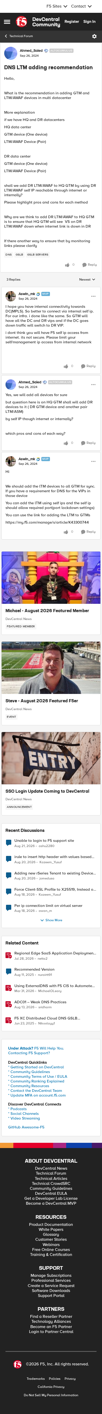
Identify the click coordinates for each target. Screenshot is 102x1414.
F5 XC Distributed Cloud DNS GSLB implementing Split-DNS (45, 1018)
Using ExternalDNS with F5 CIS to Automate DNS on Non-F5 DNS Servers (53, 986)
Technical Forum (21, 36)
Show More (54, 920)
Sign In (89, 21)
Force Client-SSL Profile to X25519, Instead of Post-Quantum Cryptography (54, 889)
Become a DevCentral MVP (51, 1203)
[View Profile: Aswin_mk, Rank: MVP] (10, 296)
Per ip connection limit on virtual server (48, 905)
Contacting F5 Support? (29, 1053)
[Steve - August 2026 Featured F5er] (51, 668)
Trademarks (36, 1379)
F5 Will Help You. (36, 1048)
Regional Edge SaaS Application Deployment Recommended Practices (54, 953)
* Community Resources (28, 1085)
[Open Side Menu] (7, 22)
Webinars (51, 1244)
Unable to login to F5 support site (44, 840)
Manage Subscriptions (51, 1275)
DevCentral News (18, 619)
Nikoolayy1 (46, 1023)
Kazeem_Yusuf (50, 862)
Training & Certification (51, 1254)
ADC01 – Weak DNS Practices (40, 1002)
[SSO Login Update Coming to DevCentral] (51, 758)
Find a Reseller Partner (51, 1316)
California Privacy (51, 1387)
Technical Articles (51, 1178)
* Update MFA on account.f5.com (37, 1095)
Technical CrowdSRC (51, 1183)
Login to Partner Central (51, 1331)
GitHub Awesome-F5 (26, 1127)
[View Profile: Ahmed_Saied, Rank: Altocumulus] (10, 53)
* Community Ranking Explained (36, 1081)
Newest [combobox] (87, 280)
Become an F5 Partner (51, 1326)
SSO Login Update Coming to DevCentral (47, 792)
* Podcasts (17, 1108)
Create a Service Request (51, 1285)
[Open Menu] (94, 36)
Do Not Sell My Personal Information (51, 1395)
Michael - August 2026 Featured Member (47, 611)
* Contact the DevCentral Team (35, 1090)
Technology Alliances (51, 1321)
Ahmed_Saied (31, 51)
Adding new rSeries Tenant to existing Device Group (53, 873)
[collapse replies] (51, 289)
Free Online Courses (51, 1249)
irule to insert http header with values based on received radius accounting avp (53, 857)
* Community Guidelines (29, 1071)
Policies (54, 1379)
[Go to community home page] (38, 21)
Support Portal (51, 1295)
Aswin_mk (27, 294)
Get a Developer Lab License (51, 1198)
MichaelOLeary (49, 991)
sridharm (45, 1007)
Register (72, 21)
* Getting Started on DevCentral (36, 1067)
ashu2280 (46, 846)
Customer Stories (51, 1239)
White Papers (51, 1229)
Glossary (51, 1234)
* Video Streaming (24, 1118)
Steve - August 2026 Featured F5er (41, 701)
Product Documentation (51, 1224)
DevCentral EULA (51, 1193)
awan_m (45, 911)
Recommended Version (34, 969)
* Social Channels (23, 1113)
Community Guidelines (51, 1188)
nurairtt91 (45, 975)
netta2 (43, 959)
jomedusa (46, 878)
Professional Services (51, 1280)
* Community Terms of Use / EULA (37, 1076)
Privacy (70, 1379)
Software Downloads (51, 1290)
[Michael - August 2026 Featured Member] (51, 578)
